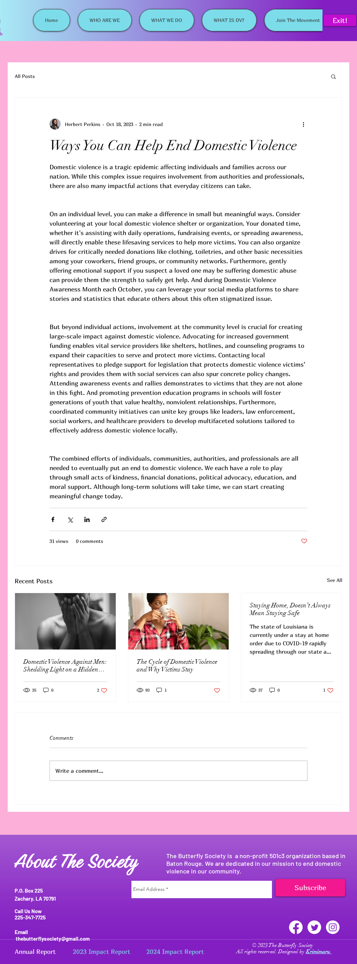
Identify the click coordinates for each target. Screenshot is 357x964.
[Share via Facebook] (53, 519)
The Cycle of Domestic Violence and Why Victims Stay (177, 665)
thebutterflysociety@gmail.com (53, 938)
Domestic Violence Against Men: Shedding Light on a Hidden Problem (65, 665)
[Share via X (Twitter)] (70, 519)
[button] (333, 76)
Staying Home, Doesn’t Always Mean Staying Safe (290, 609)
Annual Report (35, 951)
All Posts (25, 76)
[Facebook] (296, 927)
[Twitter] (314, 927)
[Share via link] (104, 519)
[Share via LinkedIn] (87, 519)
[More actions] (303, 124)
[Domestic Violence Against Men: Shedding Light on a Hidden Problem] (65, 621)
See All (334, 580)
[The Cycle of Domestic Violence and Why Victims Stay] (178, 621)
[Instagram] (333, 927)
